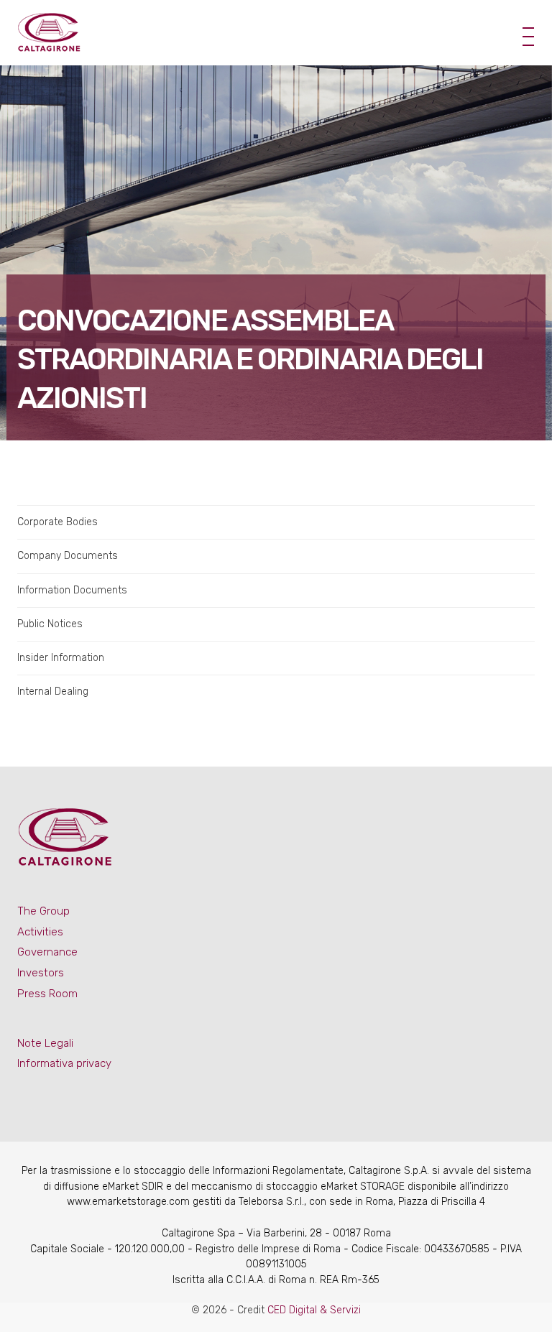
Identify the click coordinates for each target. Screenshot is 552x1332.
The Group (43, 911)
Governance (47, 951)
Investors (40, 972)
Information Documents (72, 590)
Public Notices (50, 624)
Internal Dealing (52, 691)
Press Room (47, 993)
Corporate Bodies (57, 522)
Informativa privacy (64, 1063)
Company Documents (67, 556)
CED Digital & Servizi (314, 1310)
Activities (40, 931)
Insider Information (60, 658)
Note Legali (45, 1043)
